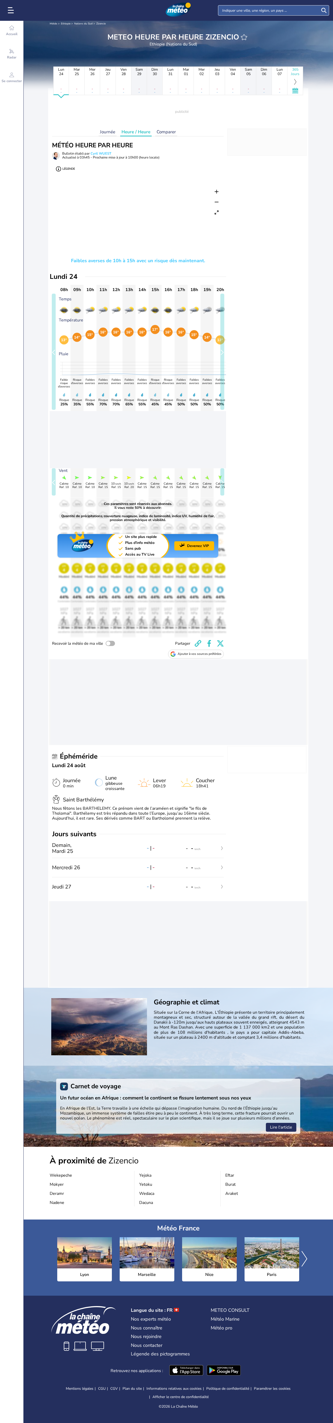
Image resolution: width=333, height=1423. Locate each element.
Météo (53, 23)
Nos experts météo (151, 1319)
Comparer (166, 132)
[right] (304, 1259)
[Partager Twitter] (220, 643)
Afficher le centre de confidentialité (180, 1397)
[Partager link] (198, 643)
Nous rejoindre (146, 1336)
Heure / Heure (135, 132)
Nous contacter (146, 1345)
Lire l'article (281, 1127)
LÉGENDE (68, 169)
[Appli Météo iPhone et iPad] (186, 1370)
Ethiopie (66, 23)
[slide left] (54, 352)
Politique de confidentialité (227, 1388)
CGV (114, 1388)
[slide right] (222, 352)
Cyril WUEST (101, 153)
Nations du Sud (83, 23)
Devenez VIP (198, 545)
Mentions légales (79, 1388)
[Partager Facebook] (209, 643)
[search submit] (324, 10)
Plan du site (132, 1388)
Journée (107, 132)
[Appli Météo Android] (224, 1370)
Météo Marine (225, 1319)
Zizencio (101, 23)
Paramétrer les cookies (272, 1389)
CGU (102, 1388)
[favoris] (244, 37)
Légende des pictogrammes (160, 1354)
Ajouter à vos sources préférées (199, 654)
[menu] (12, 10)
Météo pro (221, 1328)
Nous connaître (146, 1328)
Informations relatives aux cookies (174, 1388)
